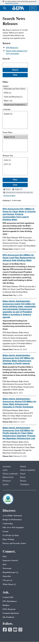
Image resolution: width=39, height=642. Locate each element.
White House (8, 584)
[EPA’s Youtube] (15, 629)
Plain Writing (8, 539)
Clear (15, 185)
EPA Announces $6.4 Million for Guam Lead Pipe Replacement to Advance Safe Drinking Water (19, 258)
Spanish (23, 466)
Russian (23, 481)
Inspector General (10, 560)
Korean (22, 477)
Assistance (7, 466)
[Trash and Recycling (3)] (16, 97)
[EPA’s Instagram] (20, 629)
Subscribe (7, 576)
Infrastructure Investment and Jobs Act (19, 192)
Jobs (4, 564)
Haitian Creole (8, 477)
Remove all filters (9, 195)
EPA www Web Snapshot (13, 527)
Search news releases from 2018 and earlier (16, 52)
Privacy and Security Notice (14, 543)
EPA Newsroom (12, 48)
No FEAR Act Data (11, 535)
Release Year (8, 156)
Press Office (7, 132)
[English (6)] (16, 114)
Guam (8, 189)
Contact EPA (8, 597)
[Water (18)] (16, 101)
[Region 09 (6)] (16, 137)
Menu (33, 8)
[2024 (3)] (16, 160)
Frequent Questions (11, 613)
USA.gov (6, 580)
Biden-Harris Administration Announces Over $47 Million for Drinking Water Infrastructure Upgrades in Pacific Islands (18, 359)
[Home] (18, 8)
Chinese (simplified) (27, 470)
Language (6, 109)
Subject (6, 86)
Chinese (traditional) (10, 474)
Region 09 (18, 189)
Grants (5, 531)
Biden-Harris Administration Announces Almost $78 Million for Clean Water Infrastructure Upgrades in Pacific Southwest (19, 403)
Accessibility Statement (12, 515)
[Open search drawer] (5, 8)
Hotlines (6, 605)
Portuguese (7, 481)
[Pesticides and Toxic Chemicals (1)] (16, 89)
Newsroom (7, 568)
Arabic (5, 470)
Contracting (8, 523)
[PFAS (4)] (16, 93)
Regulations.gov (9, 572)
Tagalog (5, 484)
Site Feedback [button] (8, 617)
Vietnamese (24, 484)
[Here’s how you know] (19, 2)
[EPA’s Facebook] (5, 629)
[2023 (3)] (16, 164)
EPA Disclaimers (10, 601)
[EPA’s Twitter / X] (10, 629)
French (22, 474)
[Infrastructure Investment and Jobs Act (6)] (16, 105)
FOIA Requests (9, 609)
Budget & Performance (12, 519)
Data (5, 556)
